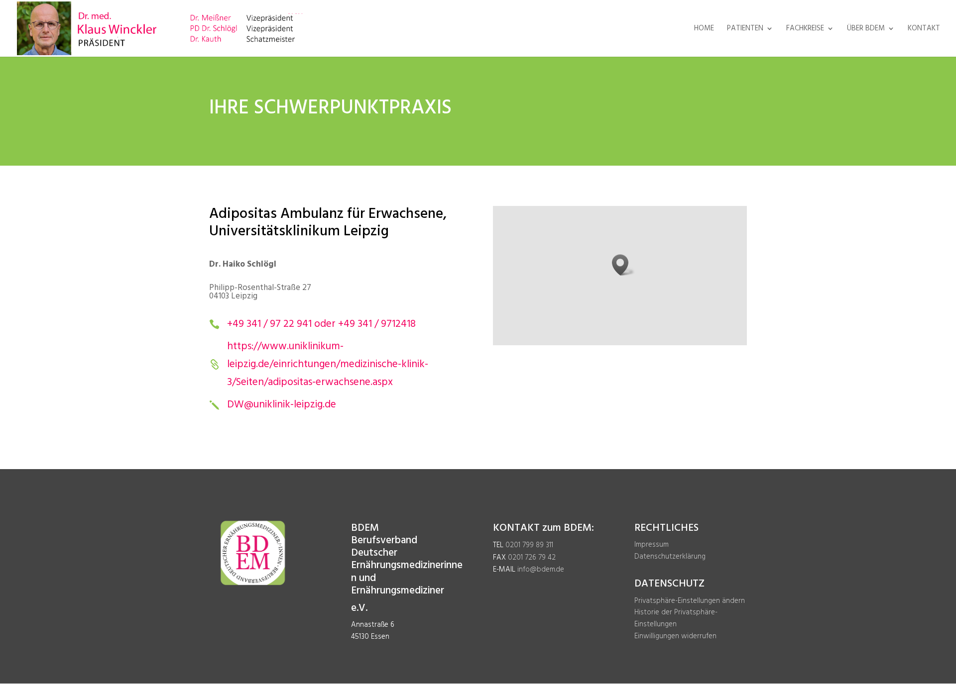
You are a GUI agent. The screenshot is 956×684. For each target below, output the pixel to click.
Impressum (651, 545)
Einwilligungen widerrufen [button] (675, 636)
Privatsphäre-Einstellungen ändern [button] (689, 601)
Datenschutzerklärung (670, 557)
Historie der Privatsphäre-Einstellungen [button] (675, 618)
